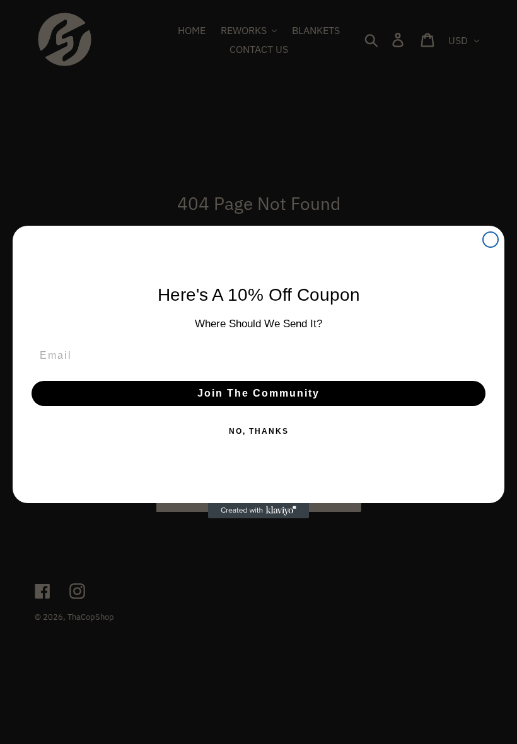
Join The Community (258, 393)
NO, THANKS (259, 431)
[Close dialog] (490, 239)
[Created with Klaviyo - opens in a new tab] (258, 510)
